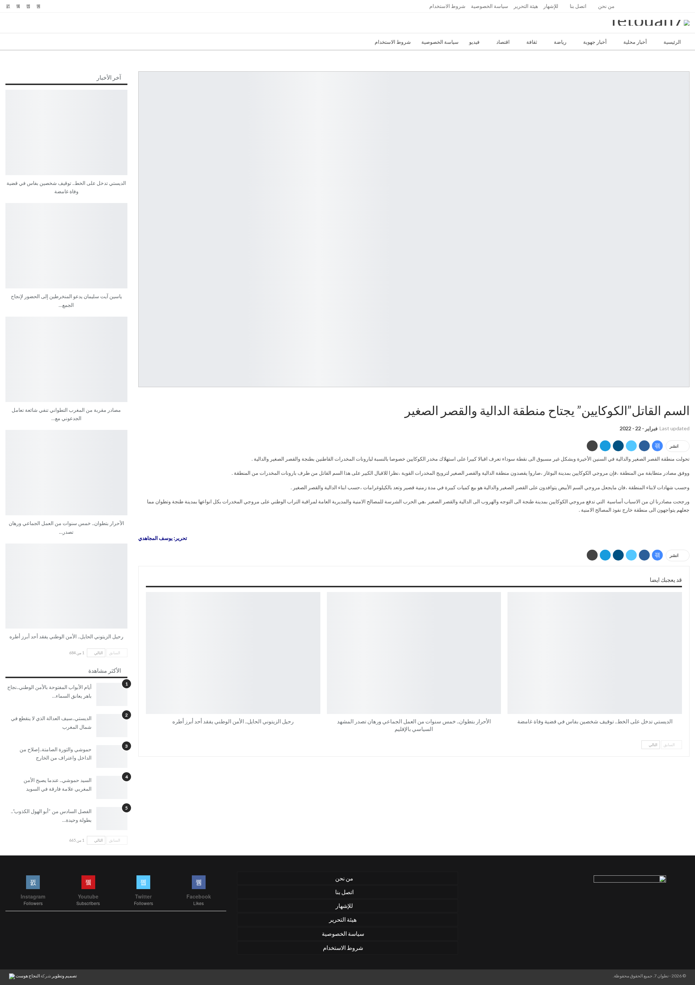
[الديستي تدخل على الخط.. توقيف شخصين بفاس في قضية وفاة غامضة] (594, 653)
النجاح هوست (27, 975)
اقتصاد (503, 42)
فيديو (474, 42)
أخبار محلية (635, 42)
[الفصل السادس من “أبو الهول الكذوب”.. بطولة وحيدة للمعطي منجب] (111, 818)
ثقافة (531, 42)
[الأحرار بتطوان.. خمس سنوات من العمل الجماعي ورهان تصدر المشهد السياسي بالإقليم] (414, 653)
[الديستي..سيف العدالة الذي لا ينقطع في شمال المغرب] (111, 725)
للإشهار (550, 6)
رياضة (560, 42)
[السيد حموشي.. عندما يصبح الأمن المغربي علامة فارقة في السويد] (111, 787)
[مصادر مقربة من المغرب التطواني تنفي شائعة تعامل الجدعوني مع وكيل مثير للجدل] (66, 359)
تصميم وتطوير (64, 975)
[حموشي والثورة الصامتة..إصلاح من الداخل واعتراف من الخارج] (111, 756)
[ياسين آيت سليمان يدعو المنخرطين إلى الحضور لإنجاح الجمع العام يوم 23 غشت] (66, 245)
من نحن (606, 6)
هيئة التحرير (526, 6)
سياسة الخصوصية (489, 6)
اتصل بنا (578, 6)
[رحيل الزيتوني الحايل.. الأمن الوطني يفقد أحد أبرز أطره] (233, 653)
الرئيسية (672, 42)
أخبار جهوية (595, 42)
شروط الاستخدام (447, 6)
